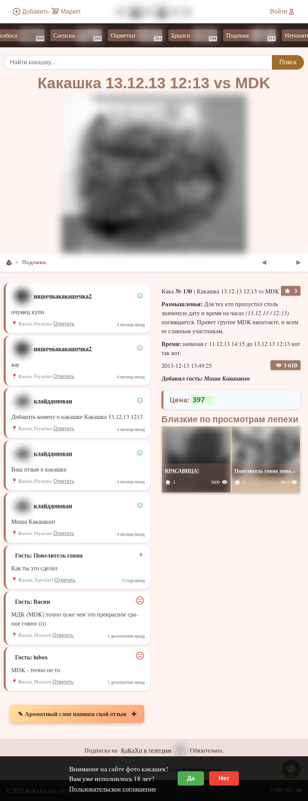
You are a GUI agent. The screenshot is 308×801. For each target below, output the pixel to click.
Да (191, 778)
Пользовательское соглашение (112, 788)
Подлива (243, 36)
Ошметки (129, 36)
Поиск (287, 62)
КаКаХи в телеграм (146, 750)
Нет (224, 778)
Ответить (63, 323)
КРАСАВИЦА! (182, 471)
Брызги (186, 36)
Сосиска (70, 36)
